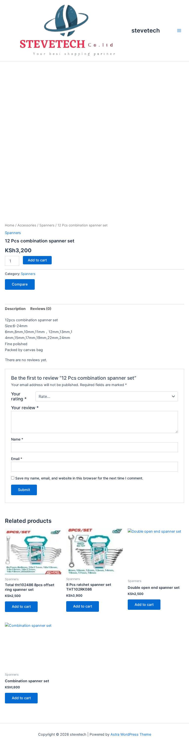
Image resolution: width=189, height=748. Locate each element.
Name (17, 439)
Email (16, 459)
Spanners (46, 225)
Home (9, 225)
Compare (20, 284)
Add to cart (37, 260)
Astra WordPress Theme (130, 734)
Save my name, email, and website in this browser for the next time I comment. (79, 478)
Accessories (26, 225)
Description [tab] (15, 308)
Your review (25, 407)
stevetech (145, 30)
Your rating (19, 396)
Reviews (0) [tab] (40, 308)
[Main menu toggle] (179, 30)
